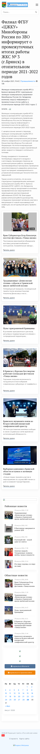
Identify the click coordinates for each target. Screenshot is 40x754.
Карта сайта (24, 739)
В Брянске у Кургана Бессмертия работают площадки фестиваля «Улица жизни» (19, 374)
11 (10, 693)
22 (28, 696)
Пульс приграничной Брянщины (19, 328)
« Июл (7, 706)
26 (15, 700)
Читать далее (9, 250)
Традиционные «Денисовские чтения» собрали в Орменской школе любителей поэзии (18, 283)
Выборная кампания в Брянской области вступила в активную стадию (18, 471)
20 (19, 696)
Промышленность (28, 81)
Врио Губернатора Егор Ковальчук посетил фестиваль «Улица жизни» (20, 236)
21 (23, 696)
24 (6, 700)
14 (23, 693)
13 (19, 693)
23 (32, 696)
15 (28, 693)
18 (10, 696)
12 (14, 693)
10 (6, 693)
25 (10, 700)
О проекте (13, 739)
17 (6, 696)
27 (19, 700)
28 (23, 700)
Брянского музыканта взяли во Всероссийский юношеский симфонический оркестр (18, 424)
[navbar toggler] (36, 4)
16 (32, 693)
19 (14, 696)
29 (28, 700)
